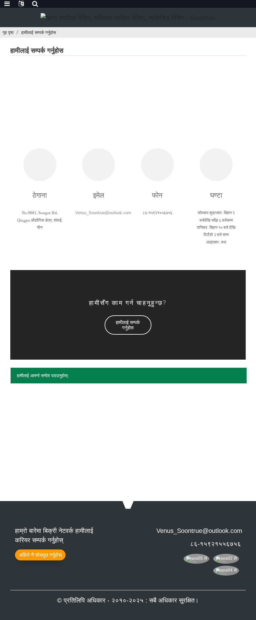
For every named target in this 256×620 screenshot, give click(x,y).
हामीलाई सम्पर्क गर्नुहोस (38, 32)
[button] (128, 325)
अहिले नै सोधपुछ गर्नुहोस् (40, 555)
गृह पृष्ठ (7, 32)
